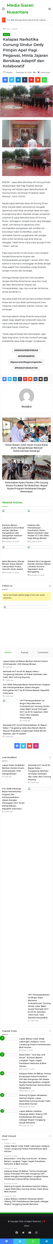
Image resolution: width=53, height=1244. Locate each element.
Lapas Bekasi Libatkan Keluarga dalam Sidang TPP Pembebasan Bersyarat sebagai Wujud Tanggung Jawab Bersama (33, 1117)
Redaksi (9, 72)
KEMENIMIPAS (27, 356)
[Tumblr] (24, 80)
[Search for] (49, 10)
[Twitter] (11, 80)
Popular (24, 652)
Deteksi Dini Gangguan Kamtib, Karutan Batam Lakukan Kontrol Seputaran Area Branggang (39, 566)
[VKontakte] (35, 379)
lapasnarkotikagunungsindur (27, 362)
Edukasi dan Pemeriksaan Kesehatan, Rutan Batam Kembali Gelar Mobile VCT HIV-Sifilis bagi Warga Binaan (38, 531)
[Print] (46, 379)
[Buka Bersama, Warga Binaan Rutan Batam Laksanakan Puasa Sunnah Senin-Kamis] (13, 552)
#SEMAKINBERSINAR (27, 350)
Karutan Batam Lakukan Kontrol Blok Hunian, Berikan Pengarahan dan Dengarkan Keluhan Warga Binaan (13, 531)
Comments (43, 652)
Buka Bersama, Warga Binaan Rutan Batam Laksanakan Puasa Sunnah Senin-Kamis (13, 565)
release (15, 29)
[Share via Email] (41, 379)
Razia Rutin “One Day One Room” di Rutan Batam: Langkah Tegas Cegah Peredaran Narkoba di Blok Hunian (32, 1060)
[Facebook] (5, 80)
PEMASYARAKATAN (27, 368)
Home (7, 29)
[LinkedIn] (18, 80)
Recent (8, 652)
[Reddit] (37, 80)
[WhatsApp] (44, 80)
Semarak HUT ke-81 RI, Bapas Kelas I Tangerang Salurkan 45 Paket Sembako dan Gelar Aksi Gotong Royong (25, 674)
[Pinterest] (31, 80)
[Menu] (3, 10)
